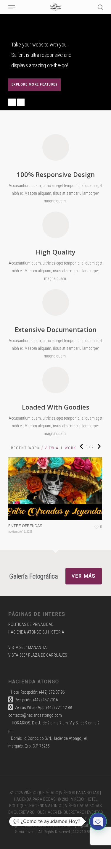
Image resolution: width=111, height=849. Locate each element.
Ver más (84, 576)
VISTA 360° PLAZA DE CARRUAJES (37, 655)
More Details (57, 484)
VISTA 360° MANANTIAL (28, 647)
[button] (98, 821)
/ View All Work (58, 448)
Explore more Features (35, 84)
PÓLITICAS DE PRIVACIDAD (31, 624)
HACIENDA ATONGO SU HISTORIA (36, 632)
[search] (99, 7)
